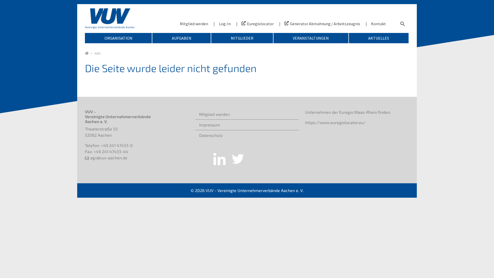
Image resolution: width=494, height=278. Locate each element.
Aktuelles (378, 38)
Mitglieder (242, 38)
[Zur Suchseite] (402, 24)
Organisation (118, 38)
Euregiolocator (260, 23)
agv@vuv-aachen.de (108, 157)
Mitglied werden (194, 23)
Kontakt (378, 23)
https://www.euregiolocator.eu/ (335, 122)
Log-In (225, 23)
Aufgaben (181, 38)
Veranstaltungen (311, 38)
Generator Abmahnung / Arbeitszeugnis (325, 23)
